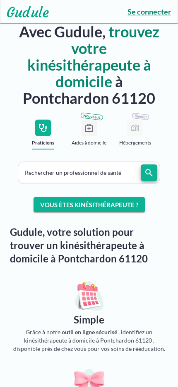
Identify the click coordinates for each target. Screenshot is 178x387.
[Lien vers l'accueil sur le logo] (24, 11)
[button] (89, 173)
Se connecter (149, 11)
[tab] (43, 137)
